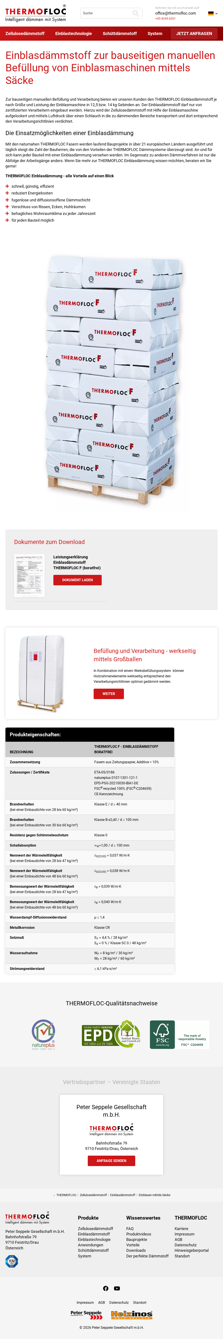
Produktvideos (138, 1234)
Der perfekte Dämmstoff (147, 1256)
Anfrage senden (111, 1161)
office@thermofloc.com (175, 13)
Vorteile (133, 1245)
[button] (213, 13)
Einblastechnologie (94, 1239)
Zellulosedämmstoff (95, 1228)
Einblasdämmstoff (94, 1234)
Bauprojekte (136, 1239)
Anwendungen (90, 1245)
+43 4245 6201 (165, 18)
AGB (178, 1239)
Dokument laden (77, 580)
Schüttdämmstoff (93, 1250)
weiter (109, 694)
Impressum (184, 1234)
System (84, 1256)
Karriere (181, 1228)
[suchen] (135, 13)
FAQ (129, 1228)
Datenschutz (186, 1245)
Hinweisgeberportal (192, 1250)
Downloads (136, 1250)
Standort (182, 1256)
